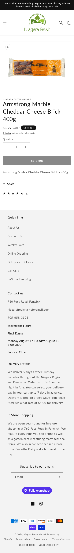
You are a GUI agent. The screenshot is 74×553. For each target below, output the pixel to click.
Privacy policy (41, 539)
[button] (5, 22)
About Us (14, 227)
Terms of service (61, 539)
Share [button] (10, 184)
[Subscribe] (58, 476)
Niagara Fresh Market (35, 534)
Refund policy (23, 539)
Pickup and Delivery (20, 262)
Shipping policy (27, 544)
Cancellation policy (49, 544)
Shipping (7, 133)
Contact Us (15, 236)
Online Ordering (18, 253)
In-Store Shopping (19, 279)
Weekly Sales (16, 245)
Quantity (8, 139)
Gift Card (13, 270)
